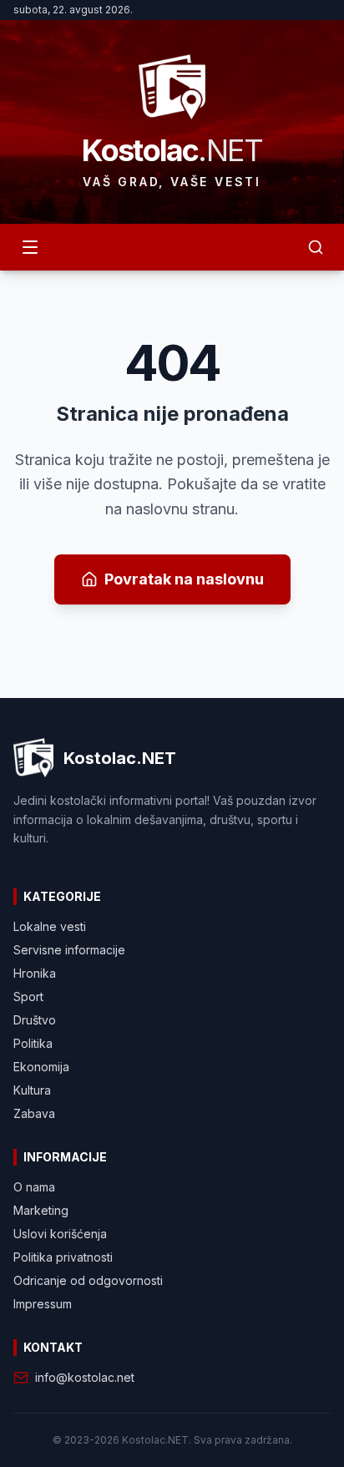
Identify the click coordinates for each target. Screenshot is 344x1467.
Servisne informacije (69, 950)
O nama (34, 1187)
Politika (33, 1043)
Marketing (40, 1210)
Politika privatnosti (63, 1257)
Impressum (42, 1304)
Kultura (32, 1090)
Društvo (34, 1020)
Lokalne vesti (49, 926)
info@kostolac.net (84, 1377)
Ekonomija (41, 1067)
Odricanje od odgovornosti (88, 1280)
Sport (28, 996)
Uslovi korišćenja (60, 1234)
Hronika (34, 973)
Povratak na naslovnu (184, 579)
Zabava (34, 1113)
